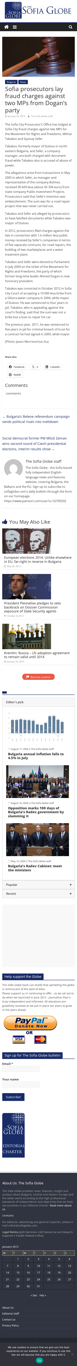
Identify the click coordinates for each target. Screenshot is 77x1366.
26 (59, 1279)
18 (48, 1272)
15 (17, 1272)
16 (28, 1272)
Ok (39, 1360)
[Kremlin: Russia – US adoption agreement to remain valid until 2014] (26, 626)
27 (69, 1279)
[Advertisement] (38, 936)
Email (7, 1064)
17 (38, 1272)
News (23, 82)
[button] (38, 702)
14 (7, 1272)
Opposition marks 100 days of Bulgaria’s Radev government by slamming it (36, 812)
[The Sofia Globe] (6, 27)
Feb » (43, 1295)
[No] (72, 1354)
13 (69, 1266)
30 (28, 1286)
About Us (8, 1307)
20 (69, 1272)
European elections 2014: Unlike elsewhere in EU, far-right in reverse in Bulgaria (38, 559)
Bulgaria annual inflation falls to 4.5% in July (36, 756)
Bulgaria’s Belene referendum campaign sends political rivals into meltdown (36, 419)
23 (28, 1279)
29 (17, 1286)
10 (38, 1266)
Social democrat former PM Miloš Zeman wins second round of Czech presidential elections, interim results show (34, 443)
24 (38, 1279)
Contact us (9, 1319)
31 (38, 1286)
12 (59, 1266)
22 (17, 1279)
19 (59, 1272)
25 (48, 1279)
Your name (10, 1079)
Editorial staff (10, 1313)
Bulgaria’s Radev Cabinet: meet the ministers (35, 868)
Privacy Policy (10, 1325)
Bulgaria (11, 82)
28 (7, 1286)
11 (48, 1266)
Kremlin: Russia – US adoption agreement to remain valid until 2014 (37, 655)
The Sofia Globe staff (42, 116)
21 (7, 1279)
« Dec (34, 1295)
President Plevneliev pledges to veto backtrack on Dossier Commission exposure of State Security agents (32, 607)
